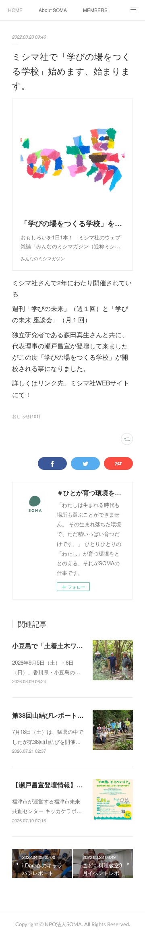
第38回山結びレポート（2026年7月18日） (73, 715)
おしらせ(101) (26, 416)
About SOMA (53, 9)
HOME (15, 9)
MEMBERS (95, 9)
